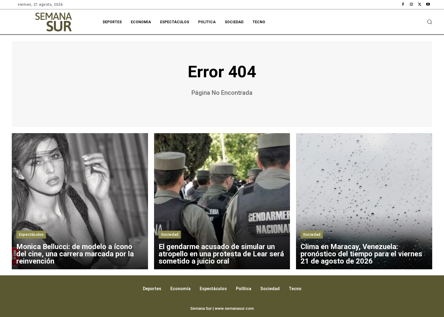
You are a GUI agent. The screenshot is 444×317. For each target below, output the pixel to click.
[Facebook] (403, 4)
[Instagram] (411, 4)
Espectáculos (31, 234)
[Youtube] (428, 4)
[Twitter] (420, 4)
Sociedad (170, 234)
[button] (429, 21)
